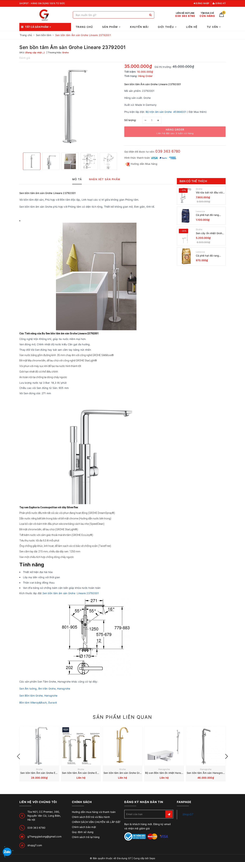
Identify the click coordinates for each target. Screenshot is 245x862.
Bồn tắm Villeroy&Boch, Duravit (38, 702)
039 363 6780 (167, 151)
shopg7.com (34, 845)
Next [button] (226, 756)
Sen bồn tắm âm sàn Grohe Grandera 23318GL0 (132, 772)
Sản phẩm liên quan (122, 717)
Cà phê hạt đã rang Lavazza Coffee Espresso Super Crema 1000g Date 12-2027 (210, 215)
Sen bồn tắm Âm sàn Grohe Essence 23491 (88, 772)
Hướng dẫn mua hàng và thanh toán (94, 811)
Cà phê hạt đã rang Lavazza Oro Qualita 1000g (208, 255)
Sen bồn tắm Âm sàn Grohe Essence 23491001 (48, 772)
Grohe (199, 189)
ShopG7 (187, 814)
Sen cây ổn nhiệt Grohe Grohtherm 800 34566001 (210, 233)
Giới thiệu (166, 26)
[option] (70, 107)
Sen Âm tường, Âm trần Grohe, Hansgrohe (44, 688)
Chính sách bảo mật (84, 826)
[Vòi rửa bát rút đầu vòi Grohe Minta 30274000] (186, 195)
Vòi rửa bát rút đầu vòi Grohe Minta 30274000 (210, 192)
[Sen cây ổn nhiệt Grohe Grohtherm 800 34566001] (186, 236)
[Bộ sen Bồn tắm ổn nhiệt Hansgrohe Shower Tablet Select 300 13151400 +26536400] (164, 746)
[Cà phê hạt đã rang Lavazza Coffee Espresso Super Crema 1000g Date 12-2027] (186, 216)
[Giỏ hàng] (221, 15)
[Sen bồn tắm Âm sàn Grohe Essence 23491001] (39, 746)
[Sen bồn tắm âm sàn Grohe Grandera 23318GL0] (122, 746)
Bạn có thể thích (193, 181)
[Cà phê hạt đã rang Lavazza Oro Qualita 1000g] (186, 256)
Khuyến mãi (139, 26)
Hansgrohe (164, 769)
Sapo (152, 858)
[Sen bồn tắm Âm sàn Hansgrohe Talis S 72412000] (205, 746)
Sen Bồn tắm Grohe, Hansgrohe (38, 695)
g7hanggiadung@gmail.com (44, 836)
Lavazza (200, 211)
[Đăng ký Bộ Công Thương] (135, 836)
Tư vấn (213, 26)
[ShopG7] (45, 15)
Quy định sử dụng (83, 831)
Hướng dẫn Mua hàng (143, 163)
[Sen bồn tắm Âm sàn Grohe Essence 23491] (81, 746)
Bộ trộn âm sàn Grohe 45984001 (166, 111)
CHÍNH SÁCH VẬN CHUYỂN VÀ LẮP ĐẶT (96, 821)
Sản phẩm (110, 26)
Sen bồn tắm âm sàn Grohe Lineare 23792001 (71, 593)
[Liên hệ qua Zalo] (7, 852)
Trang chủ (84, 26)
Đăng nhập (202, 3)
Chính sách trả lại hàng (86, 837)
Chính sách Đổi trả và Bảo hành (91, 816)
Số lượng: (130, 120)
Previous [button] (18, 756)
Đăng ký (220, 3)
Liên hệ (191, 26)
